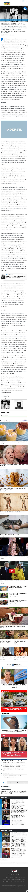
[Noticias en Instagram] (8, 874)
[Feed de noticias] (16, 874)
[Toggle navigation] (2, 3)
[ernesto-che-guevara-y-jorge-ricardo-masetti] (7, 404)
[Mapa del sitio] (19, 874)
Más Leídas (4, 798)
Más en (9, 664)
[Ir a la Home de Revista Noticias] (6, 3)
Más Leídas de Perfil (6, 830)
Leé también (10, 274)
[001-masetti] (20, 404)
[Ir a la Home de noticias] (14, 870)
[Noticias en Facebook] (11, 874)
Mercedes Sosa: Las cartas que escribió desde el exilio (15, 277)
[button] (25, 45)
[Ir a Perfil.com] (25, 0)
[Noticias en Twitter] (13, 874)
